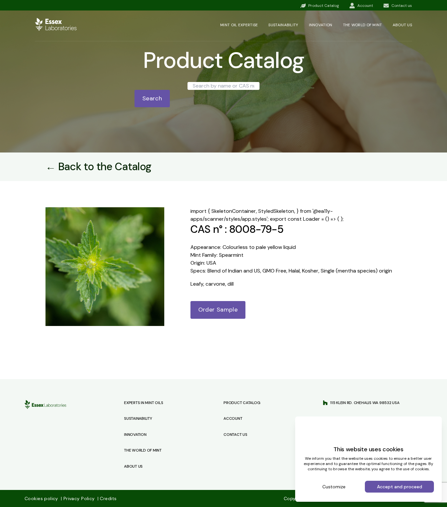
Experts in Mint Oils (143, 402)
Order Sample (218, 310)
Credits (107, 498)
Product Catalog (242, 402)
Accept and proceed (399, 487)
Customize (334, 487)
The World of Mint (143, 450)
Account (233, 418)
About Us (133, 466)
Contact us (235, 434)
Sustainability (283, 25)
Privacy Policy (78, 498)
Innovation (320, 25)
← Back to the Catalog (98, 166)
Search (152, 98)
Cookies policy (42, 498)
